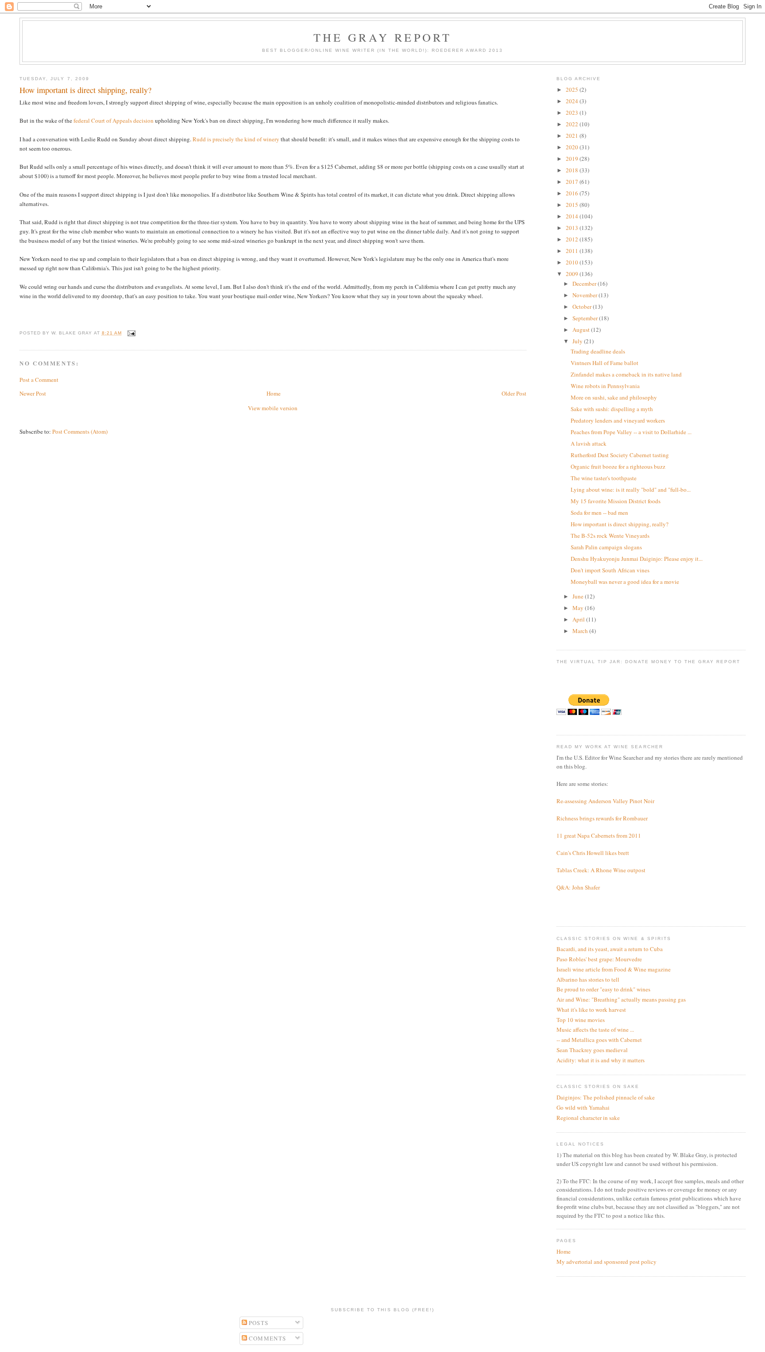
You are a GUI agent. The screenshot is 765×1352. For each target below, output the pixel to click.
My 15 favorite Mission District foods (616, 501)
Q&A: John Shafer (578, 887)
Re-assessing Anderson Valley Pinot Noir (605, 801)
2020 (573, 147)
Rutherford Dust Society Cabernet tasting (620, 455)
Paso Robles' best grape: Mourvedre (599, 959)
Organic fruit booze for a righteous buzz (618, 466)
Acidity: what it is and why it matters (600, 1060)
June (578, 596)
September (585, 318)
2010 (573, 262)
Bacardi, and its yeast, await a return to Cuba (609, 949)
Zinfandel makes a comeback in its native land (626, 374)
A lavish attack (589, 443)
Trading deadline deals (598, 351)
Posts (258, 1323)
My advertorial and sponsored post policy (606, 1262)
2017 (573, 182)
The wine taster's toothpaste (604, 478)
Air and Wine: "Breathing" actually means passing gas (621, 999)
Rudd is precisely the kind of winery (235, 139)
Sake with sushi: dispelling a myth (612, 409)
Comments (266, 1338)
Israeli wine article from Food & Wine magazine (613, 969)
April (579, 619)
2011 (573, 251)
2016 (573, 193)
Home (274, 393)
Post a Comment (38, 380)
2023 (573, 113)
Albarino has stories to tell (587, 979)
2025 (573, 89)
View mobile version (273, 408)
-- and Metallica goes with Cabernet (599, 1040)
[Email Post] (130, 332)
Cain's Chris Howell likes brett (592, 853)
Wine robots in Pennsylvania (605, 386)
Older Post (514, 393)
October (582, 307)
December (585, 283)
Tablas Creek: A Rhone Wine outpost (600, 870)
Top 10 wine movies (580, 1020)
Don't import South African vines (610, 570)
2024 (573, 101)
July (578, 341)
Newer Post (32, 393)
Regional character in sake (588, 1118)
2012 (573, 239)
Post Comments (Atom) (80, 431)
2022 (573, 124)
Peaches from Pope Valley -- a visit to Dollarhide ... (631, 432)
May (578, 608)
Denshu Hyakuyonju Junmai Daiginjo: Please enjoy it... (637, 559)
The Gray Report (382, 37)
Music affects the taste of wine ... (595, 1029)
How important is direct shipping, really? (619, 524)
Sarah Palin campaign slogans (606, 547)
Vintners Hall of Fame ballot (604, 363)
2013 (573, 228)
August (581, 330)
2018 (573, 170)
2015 (573, 205)
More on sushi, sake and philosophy (614, 397)
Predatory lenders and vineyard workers (618, 420)
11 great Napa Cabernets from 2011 (598, 835)
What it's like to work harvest (591, 1010)
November (585, 295)
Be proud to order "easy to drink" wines (603, 989)
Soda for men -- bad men (599, 513)
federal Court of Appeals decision (113, 120)
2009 (573, 274)
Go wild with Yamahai (583, 1107)
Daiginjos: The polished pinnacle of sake (605, 1097)
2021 (573, 136)
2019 (573, 159)
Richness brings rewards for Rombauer (602, 818)
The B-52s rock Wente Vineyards (610, 536)
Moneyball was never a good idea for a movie (625, 582)
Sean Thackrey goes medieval (592, 1050)
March (580, 631)
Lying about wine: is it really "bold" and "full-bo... (631, 489)
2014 (573, 216)
